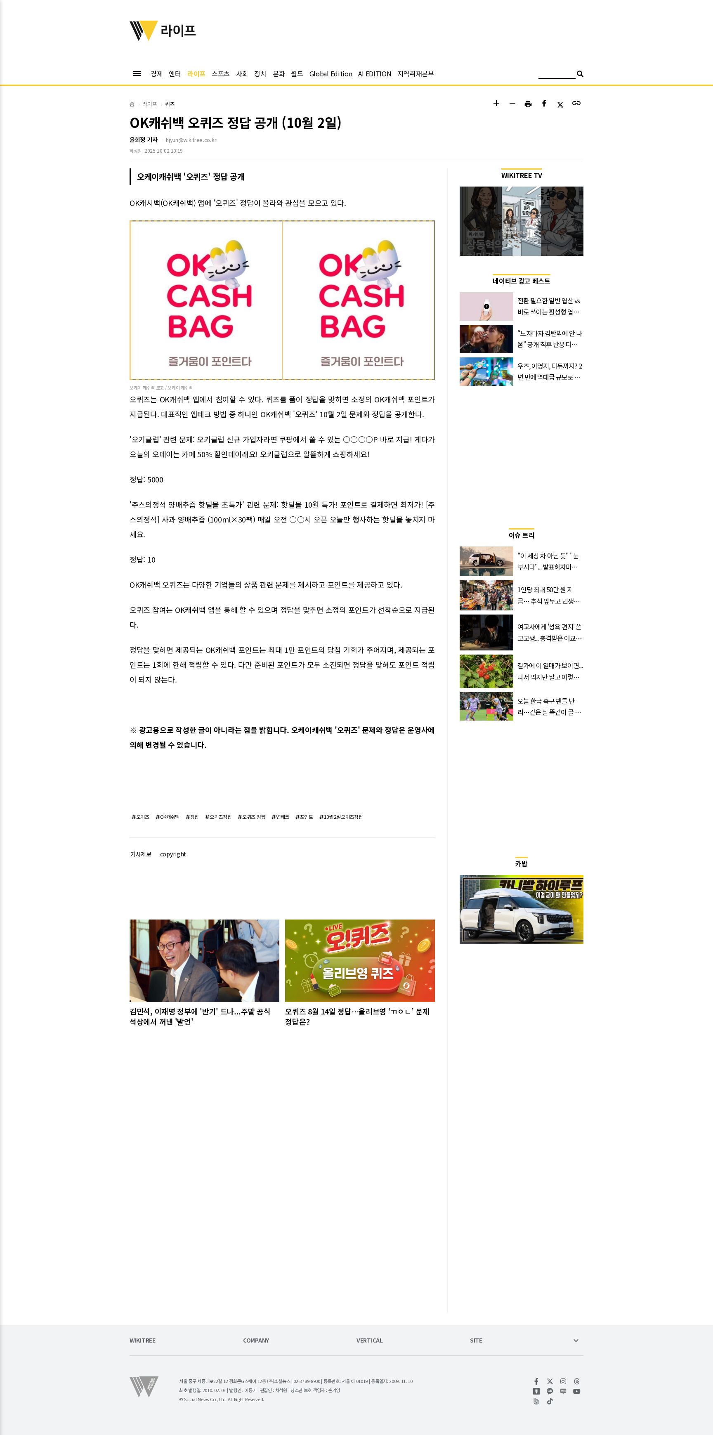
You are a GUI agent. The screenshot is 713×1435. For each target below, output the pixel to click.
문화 (279, 73)
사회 (242, 73)
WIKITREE (143, 1340)
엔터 (175, 73)
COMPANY (256, 1340)
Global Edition (330, 73)
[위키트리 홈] (144, 38)
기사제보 (140, 854)
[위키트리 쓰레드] (577, 1381)
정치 (260, 73)
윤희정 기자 (143, 139)
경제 (157, 73)
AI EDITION (374, 73)
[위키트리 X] (550, 1381)
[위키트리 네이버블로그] (563, 1391)
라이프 (196, 73)
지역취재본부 (415, 73)
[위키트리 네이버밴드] (536, 1401)
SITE (476, 1340)
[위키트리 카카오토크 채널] (550, 1391)
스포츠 (221, 73)
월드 (297, 73)
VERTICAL (369, 1340)
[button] (496, 104)
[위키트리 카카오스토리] (536, 1391)
